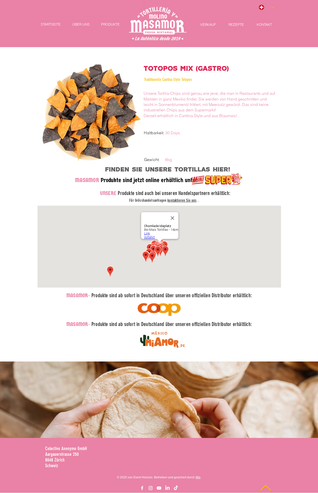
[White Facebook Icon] (142, 488)
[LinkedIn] (167, 488)
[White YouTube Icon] (159, 488)
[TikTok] (176, 488)
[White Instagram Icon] (150, 488)
